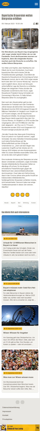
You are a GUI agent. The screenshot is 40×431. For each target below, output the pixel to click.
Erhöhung (26, 203)
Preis (20, 206)
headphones (34, 23)
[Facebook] (17, 402)
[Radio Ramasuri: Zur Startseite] (17, 4)
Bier (19, 203)
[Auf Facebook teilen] (12, 194)
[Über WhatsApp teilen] (22, 194)
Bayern (13, 203)
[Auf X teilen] (17, 194)
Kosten (33, 203)
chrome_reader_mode (37, 23)
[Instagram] (22, 402)
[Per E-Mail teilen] (27, 194)
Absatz (6, 203)
